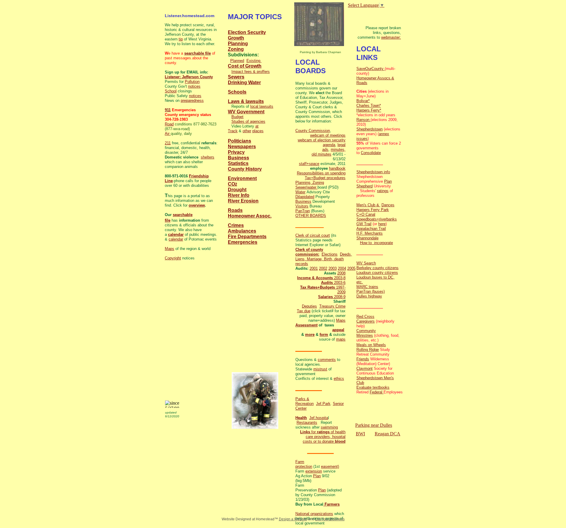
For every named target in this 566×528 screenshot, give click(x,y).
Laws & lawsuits (246, 101)
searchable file (197, 53)
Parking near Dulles (373, 425)
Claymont (364, 368)
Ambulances (242, 230)
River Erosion (243, 200)
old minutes (321, 154)
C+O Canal (365, 214)
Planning (238, 43)
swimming (329, 427)
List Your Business (330, 519)
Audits (327, 282)
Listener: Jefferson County (189, 77)
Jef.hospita (318, 418)
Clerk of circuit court (312, 235)
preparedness (192, 100)
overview (197, 205)
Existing (253, 60)
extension (313, 471)
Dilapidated (304, 196)
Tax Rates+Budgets (318, 287)
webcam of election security (321, 140)
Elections (330, 254)
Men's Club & (368, 205)
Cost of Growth (244, 65)
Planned (237, 60)
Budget (237, 117)
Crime (340, 306)
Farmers (331, 504)
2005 (351, 268)
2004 (342, 268)
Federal (377, 392)
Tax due (303, 311)
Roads (235, 210)
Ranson (363, 119)
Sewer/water (306, 187)
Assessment (306, 325)
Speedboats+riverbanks (376, 219)
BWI (360, 433)
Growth (236, 37)
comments (327, 359)
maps (340, 339)
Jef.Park (323, 403)
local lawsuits (261, 106)
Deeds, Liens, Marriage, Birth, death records (323, 259)
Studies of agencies (248, 121)
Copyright (173, 258)
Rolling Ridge (367, 349)
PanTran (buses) (370, 291)
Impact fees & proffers (250, 71)
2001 (314, 268)
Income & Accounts (315, 278)
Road (169, 124)
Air (168, 133)
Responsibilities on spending (321, 173)
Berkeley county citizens (377, 268)
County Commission (312, 130)
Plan (317, 476)
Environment (242, 178)
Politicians (239, 140)
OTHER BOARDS (310, 215)
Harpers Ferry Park (372, 209)
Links (305, 432)
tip (181, 39)
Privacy (236, 152)
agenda (329, 145)
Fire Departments (247, 236)
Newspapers (242, 146)
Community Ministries (366, 333)
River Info (238, 195)
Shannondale (367, 238)
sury (331, 306)
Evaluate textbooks (372, 387)
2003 (332, 268)
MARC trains (367, 287)
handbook (337, 168)
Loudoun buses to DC (374, 277)
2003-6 (339, 282)
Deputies (309, 306)
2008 (341, 273)
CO (231, 184)
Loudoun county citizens (377, 272)
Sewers (236, 76)
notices (194, 86)
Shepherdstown (369, 129)
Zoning (236, 49)
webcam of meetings (327, 135)
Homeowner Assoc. (250, 215)
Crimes (236, 225)
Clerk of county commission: (309, 251)
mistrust (320, 369)
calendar (176, 234)
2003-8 (339, 278)
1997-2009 (340, 289)
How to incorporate (376, 243)
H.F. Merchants (369, 233)
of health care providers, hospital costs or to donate (324, 437)
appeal (338, 330)
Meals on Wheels (371, 345)
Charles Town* (368, 105)
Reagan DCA (387, 433)
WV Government (246, 111)
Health (301, 418)
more (310, 334)
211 (168, 143)
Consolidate (371, 153)
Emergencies (242, 242)
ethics (339, 378)
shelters (207, 157)
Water (300, 192)
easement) (330, 466)
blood (340, 441)
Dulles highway (369, 296)
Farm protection (303, 464)
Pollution (192, 81)
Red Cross (365, 316)
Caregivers (365, 321)
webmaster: (391, 37)
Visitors (301, 206)
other (247, 131)
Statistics (238, 163)
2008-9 (339, 297)
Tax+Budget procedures (325, 178)
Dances (387, 205)
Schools (237, 91)
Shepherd (364, 186)
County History (245, 168)
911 (168, 110)
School (171, 91)
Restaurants (307, 422)
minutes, (338, 149)
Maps (340, 320)
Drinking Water (244, 82)
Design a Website (293, 519)
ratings (323, 432)
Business (303, 201)
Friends (362, 359)
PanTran (302, 211)
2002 (323, 268)
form (324, 334)
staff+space (309, 163)
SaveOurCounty (370, 68)
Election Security (247, 32)
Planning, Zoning (309, 182)
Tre (322, 306)
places (258, 131)
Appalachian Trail (371, 228)
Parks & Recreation (304, 401)
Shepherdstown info (373, 172)
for (313, 432)
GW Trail (363, 224)
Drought (237, 189)
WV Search (366, 263)
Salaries (325, 297)
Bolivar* (363, 101)
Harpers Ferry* (368, 110)
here (382, 224)
